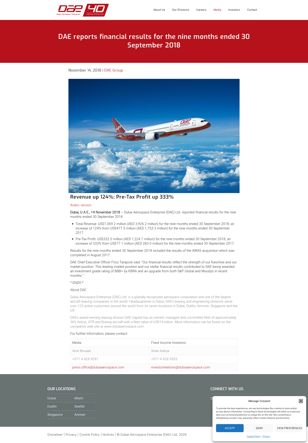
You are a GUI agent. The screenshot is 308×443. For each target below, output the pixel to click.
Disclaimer (55, 434)
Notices (108, 434)
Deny (259, 428)
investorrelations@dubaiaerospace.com (180, 367)
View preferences (289, 428)
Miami (78, 398)
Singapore (55, 414)
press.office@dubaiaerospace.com (98, 367)
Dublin (52, 406)
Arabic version (80, 205)
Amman (79, 414)
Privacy (266, 436)
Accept (230, 428)
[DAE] (81, 10)
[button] (301, 401)
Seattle (79, 406)
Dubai (51, 398)
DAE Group (113, 70)
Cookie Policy (254, 436)
